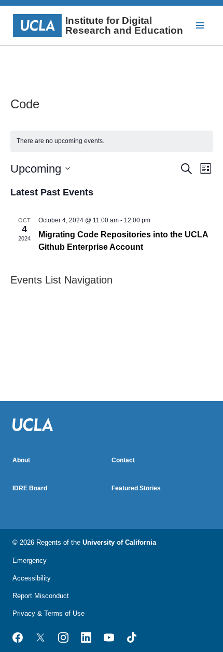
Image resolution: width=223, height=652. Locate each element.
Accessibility (31, 578)
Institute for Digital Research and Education (124, 25)
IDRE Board (29, 488)
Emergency (29, 560)
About (21, 460)
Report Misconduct (40, 596)
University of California (119, 542)
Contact (123, 460)
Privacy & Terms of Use (48, 613)
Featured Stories (136, 488)
